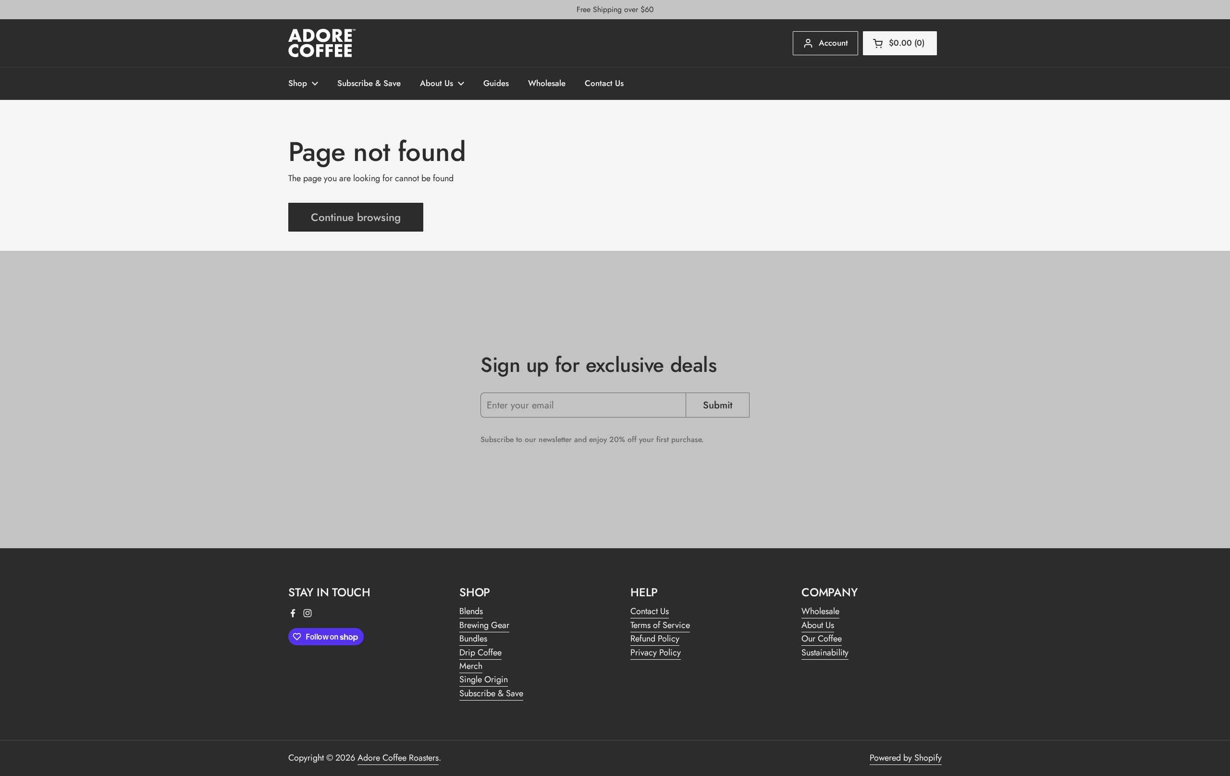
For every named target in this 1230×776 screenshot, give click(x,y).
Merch (470, 666)
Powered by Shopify (906, 757)
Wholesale (820, 611)
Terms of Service (660, 625)
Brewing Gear (484, 625)
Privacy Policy (655, 652)
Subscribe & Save (491, 693)
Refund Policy (654, 638)
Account (833, 43)
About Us (817, 625)
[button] (900, 43)
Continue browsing (356, 217)
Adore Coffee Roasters (398, 757)
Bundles (473, 638)
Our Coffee (821, 638)
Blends (471, 611)
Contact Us (649, 611)
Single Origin (483, 679)
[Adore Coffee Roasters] (322, 43)
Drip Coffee (480, 652)
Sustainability (825, 652)
